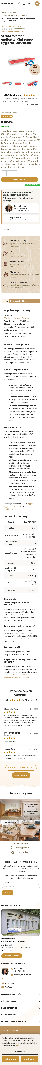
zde (17, 1045)
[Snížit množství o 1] (4, 173)
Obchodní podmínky (9, 1034)
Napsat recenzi (21, 775)
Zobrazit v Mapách (11, 956)
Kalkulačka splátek (33, 184)
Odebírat (7, 892)
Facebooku (22, 852)
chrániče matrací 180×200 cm (16, 677)
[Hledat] (19, 3)
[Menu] (37, 3)
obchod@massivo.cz (22, 975)
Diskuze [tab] (25, 301)
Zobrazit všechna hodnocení (21, 767)
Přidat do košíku (19, 179)
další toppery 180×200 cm (21, 675)
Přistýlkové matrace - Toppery (16, 318)
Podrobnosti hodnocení (12, 32)
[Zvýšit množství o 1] (14, 173)
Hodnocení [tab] (15, 301)
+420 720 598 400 (21, 970)
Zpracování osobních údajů (12, 1030)
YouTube (8, 987)
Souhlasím (29, 1059)
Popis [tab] (6, 301)
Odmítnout (10, 1059)
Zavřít (21, 228)
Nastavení (20, 1051)
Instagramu (22, 847)
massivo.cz (9, 979)
